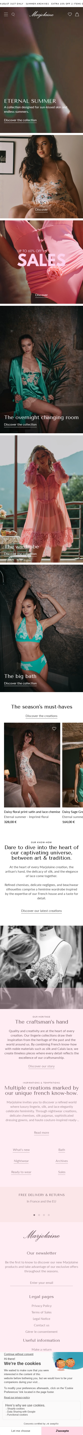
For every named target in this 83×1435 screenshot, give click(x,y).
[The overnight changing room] (41, 369)
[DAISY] (41, 176)
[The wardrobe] (41, 499)
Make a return (42, 1349)
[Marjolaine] (41, 14)
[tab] (34, 1215)
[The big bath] (41, 628)
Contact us (41, 1325)
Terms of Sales (41, 1312)
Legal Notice (41, 1318)
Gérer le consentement (41, 1331)
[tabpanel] (41, 1200)
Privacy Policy (42, 1305)
